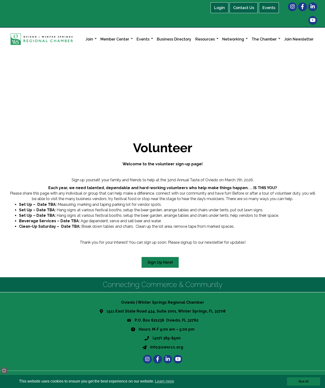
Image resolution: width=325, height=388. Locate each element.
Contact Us (243, 7)
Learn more (164, 381)
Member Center (114, 39)
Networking (233, 39)
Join (89, 39)
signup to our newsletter (202, 242)
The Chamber (264, 39)
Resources (205, 39)
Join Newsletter (299, 39)
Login (219, 7)
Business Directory (174, 39)
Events (268, 7)
